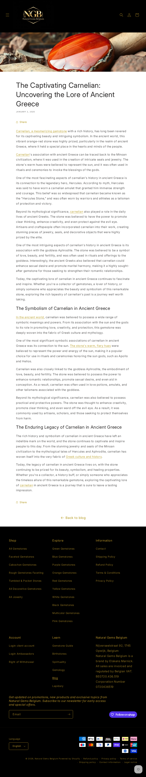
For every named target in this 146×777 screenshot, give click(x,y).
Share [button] (23, 121)
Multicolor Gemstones (66, 613)
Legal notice (130, 762)
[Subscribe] (69, 714)
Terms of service (128, 758)
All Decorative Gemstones (25, 588)
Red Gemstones (62, 580)
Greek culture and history (84, 456)
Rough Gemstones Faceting (26, 572)
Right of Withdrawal (21, 661)
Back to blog (76, 518)
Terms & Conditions (108, 572)
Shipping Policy (105, 556)
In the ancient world (30, 317)
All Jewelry (16, 596)
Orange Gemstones (64, 572)
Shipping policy (87, 762)
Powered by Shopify (69, 758)
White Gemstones (63, 596)
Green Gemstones (63, 548)
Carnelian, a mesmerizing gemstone (41, 131)
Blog (55, 677)
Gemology (58, 669)
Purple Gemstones (63, 564)
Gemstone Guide (62, 645)
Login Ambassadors (21, 653)
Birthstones (59, 653)
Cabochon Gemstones (22, 564)
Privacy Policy (105, 580)
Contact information (110, 762)
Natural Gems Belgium (46, 758)
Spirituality (59, 661)
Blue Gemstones (62, 556)
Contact (101, 548)
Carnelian (23, 154)
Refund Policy (104, 564)
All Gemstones (18, 548)
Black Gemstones (63, 604)
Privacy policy (108, 758)
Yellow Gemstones (63, 588)
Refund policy (90, 758)
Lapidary (58, 685)
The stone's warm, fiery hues (90, 345)
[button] (7, 15)
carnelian (76, 211)
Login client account (22, 645)
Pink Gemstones (62, 621)
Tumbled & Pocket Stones (25, 580)
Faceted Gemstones (21, 556)
